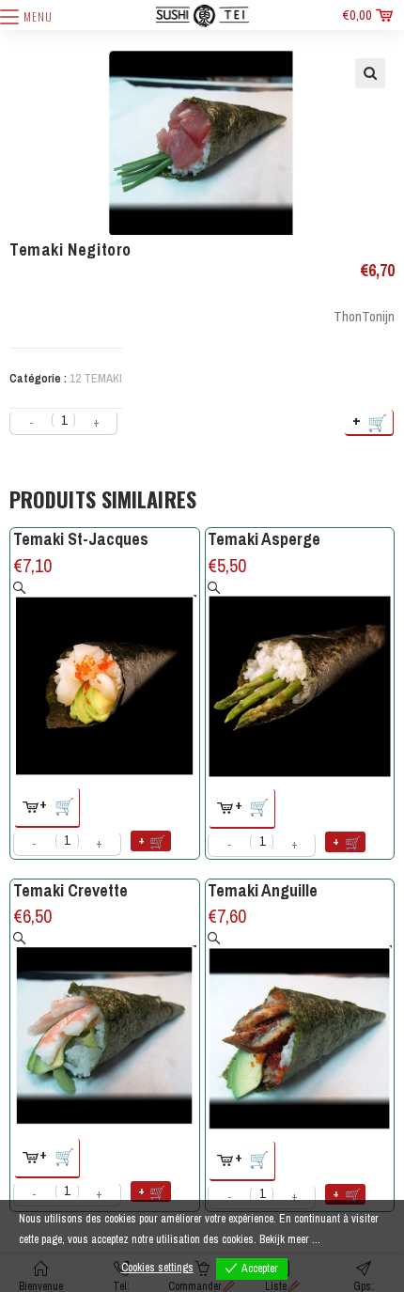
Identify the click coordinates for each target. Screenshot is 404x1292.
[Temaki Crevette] (105, 1029)
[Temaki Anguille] (300, 1030)
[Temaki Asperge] (300, 680)
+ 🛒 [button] (57, 805)
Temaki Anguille (263, 890)
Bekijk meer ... (289, 1239)
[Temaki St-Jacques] (105, 679)
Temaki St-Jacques (80, 539)
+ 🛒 (370, 421)
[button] (370, 73)
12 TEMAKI (96, 378)
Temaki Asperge (264, 539)
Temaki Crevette (70, 890)
